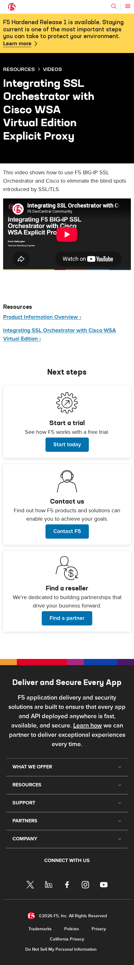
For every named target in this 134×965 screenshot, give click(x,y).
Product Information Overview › (42, 317)
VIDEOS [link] (52, 69)
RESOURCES (19, 69)
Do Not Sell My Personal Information (61, 949)
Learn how (87, 725)
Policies (71, 929)
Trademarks (40, 929)
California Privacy (67, 939)
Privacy (99, 929)
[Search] (114, 6)
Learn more (17, 44)
